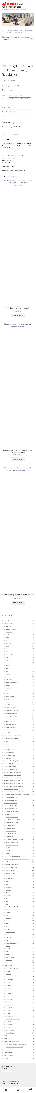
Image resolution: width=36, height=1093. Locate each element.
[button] (31, 39)
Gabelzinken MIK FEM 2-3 (12, 836)
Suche (18, 1090)
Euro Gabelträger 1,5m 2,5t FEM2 (12, 775)
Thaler (7, 691)
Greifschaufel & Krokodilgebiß (12, 856)
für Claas (8, 982)
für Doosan (9, 985)
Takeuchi (8, 688)
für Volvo (8, 1027)
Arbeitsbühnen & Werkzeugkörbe (12, 735)
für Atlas (8, 971)
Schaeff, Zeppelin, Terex (12, 682)
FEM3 (7, 744)
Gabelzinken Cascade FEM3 (13, 820)
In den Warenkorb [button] (18, 315)
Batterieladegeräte (9, 752)
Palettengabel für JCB (7, 99)
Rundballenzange (10, 749)
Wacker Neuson (10, 696)
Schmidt (8, 949)
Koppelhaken (7, 862)
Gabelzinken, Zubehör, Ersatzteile (14, 839)
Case (7, 640)
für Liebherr (9, 1007)
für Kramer (8, 1002)
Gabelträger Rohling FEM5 (10, 808)
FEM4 (7, 747)
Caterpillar (8, 643)
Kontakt (4, 1068)
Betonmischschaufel (9, 755)
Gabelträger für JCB (14, 97)
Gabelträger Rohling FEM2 (10, 800)
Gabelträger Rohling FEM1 (10, 797)
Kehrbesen (8, 719)
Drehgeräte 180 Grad (11, 730)
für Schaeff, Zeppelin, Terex (13, 1019)
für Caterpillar (9, 979)
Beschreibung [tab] (6, 107)
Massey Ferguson (10, 932)
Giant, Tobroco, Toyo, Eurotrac (14, 907)
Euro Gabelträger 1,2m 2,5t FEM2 (12, 772)
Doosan (8, 648)
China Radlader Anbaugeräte (11, 761)
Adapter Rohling (10, 626)
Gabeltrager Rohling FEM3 (10, 803)
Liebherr (8, 671)
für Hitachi (8, 993)
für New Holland (10, 1016)
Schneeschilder (8, 1052)
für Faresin (8, 988)
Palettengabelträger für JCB (21, 99)
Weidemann (9, 699)
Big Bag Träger (7, 758)
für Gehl (8, 991)
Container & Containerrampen (12, 763)
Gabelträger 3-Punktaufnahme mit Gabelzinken (16, 794)
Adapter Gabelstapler (9, 620)
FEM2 (7, 741)
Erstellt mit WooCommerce (10, 1083)
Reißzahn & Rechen (11, 724)
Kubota (8, 668)
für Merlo (8, 1013)
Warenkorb (27, 1089)
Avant (7, 634)
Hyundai (8, 912)
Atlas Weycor (9, 632)
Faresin (7, 901)
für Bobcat (8, 977)
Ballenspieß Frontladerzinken (11, 738)
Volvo (7, 693)
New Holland (9, 679)
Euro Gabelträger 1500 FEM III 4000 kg (13, 783)
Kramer (7, 665)
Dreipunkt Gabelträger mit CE (11, 769)
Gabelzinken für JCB (25, 97)
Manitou (8, 674)
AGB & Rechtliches (7, 1071)
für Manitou (9, 1010)
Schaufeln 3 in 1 (8, 1038)
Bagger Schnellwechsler (12, 710)
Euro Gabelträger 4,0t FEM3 (11, 789)
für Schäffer (9, 1021)
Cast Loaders (9, 887)
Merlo (7, 677)
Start (5, 30)
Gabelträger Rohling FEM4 (10, 806)
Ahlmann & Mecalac (11, 629)
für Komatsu (9, 999)
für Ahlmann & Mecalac (12, 968)
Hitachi (8, 657)
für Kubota (8, 1005)
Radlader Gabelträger (13, 30)
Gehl (7, 904)
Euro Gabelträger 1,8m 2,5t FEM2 (12, 777)
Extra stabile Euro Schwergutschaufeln (16, 1044)
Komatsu (8, 662)
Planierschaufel (10, 721)
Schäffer (8, 685)
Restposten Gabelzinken (12, 845)
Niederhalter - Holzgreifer (10, 867)
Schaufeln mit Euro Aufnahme (12, 1041)
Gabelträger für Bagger (12, 716)
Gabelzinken (7, 814)
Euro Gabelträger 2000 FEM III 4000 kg (13, 786)
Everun (7, 651)
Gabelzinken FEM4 (10, 825)
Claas (7, 646)
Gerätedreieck (7, 853)
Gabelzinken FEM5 (10, 828)
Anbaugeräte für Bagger (10, 707)
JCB (21, 30)
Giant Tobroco (9, 654)
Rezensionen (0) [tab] (6, 117)
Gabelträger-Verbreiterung (11, 811)
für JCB (7, 996)
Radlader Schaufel (8, 965)
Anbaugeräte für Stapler (10, 727)
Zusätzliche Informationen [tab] (9, 112)
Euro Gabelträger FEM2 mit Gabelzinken (14, 792)
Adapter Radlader (8, 623)
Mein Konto (6, 1090)
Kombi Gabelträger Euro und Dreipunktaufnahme (16, 859)
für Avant (8, 974)
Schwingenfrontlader (9, 1055)
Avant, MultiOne (10, 878)
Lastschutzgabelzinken (12, 842)
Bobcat (7, 637)
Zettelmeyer (9, 702)
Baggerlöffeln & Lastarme (12, 713)
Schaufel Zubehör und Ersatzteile (14, 1047)
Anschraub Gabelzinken (12, 817)
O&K (7, 940)
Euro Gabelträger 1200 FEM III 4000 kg (13, 780)
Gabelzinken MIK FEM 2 (11, 834)
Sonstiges (6, 1058)
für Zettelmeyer (10, 1033)
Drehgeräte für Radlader (10, 766)
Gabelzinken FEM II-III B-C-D (13, 822)
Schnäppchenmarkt (9, 1049)
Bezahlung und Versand (8, 1066)
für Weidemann (10, 1030)
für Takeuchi (9, 1024)
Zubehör (8, 705)
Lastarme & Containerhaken (11, 864)
